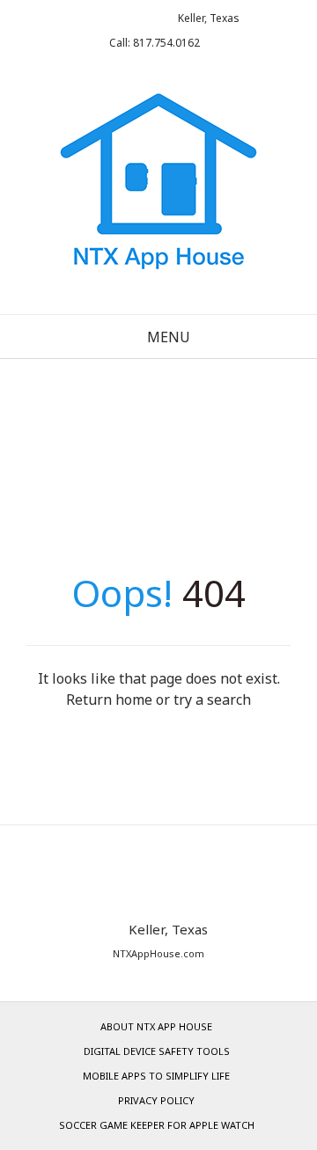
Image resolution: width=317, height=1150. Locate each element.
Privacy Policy (156, 1100)
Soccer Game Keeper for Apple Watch (156, 1125)
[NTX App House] (158, 187)
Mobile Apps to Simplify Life (156, 1075)
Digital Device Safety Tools (157, 1051)
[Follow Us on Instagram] (139, 18)
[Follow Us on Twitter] (113, 18)
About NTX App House (156, 1026)
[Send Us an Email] (85, 18)
